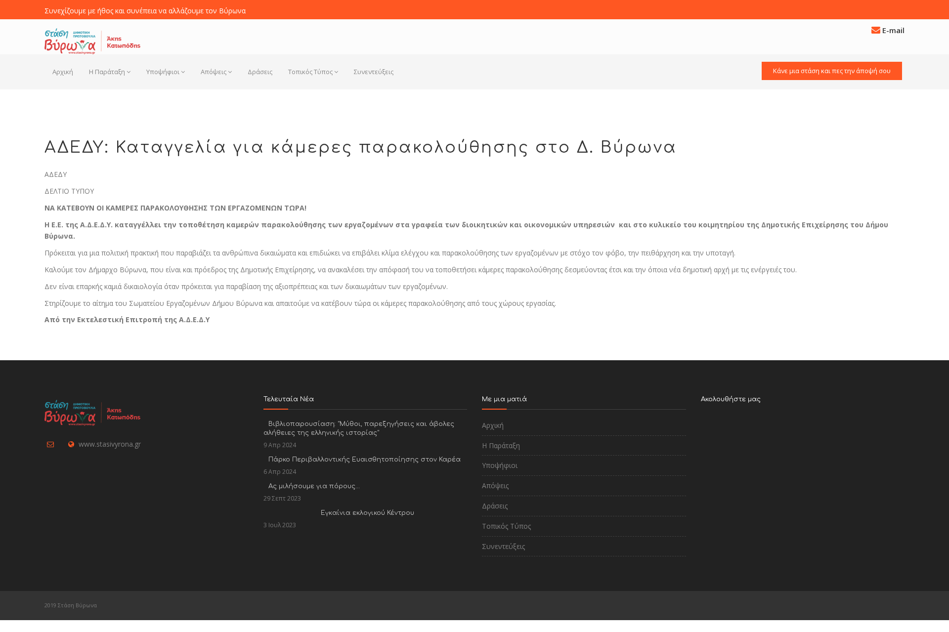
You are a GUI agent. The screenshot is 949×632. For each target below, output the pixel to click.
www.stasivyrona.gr (110, 444)
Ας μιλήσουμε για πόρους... (314, 486)
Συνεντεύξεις (373, 71)
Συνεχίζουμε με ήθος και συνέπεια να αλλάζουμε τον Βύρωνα (145, 10)
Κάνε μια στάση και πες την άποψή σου (832, 70)
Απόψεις (213, 71)
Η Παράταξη (107, 71)
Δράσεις (260, 71)
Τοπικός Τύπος (310, 71)
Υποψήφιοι (162, 71)
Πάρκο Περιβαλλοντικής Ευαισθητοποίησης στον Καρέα (364, 459)
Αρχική (62, 71)
